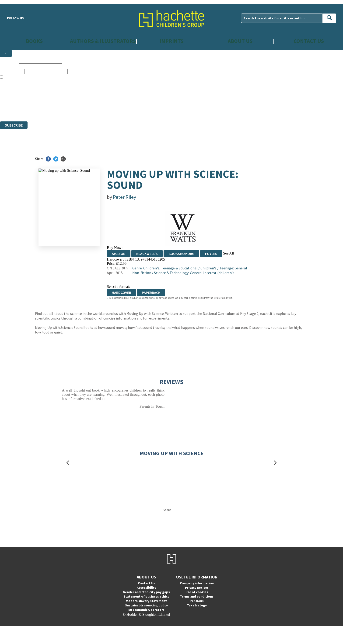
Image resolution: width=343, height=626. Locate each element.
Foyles (211, 253)
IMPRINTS (171, 41)
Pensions (197, 601)
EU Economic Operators (146, 610)
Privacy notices (197, 587)
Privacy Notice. (91, 111)
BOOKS (34, 41)
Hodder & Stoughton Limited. (54, 102)
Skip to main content (15, 2)
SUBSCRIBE (14, 125)
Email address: (12, 71)
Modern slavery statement (146, 601)
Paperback (151, 292)
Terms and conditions (197, 596)
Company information (197, 583)
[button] (67, 463)
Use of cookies (197, 592)
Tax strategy (197, 605)
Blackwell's (147, 253)
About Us (240, 41)
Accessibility (146, 587)
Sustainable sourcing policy (146, 605)
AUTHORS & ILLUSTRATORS (103, 41)
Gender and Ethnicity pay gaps (146, 592)
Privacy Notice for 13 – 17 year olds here (147, 86)
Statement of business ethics (146, 596)
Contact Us (309, 41)
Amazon (119, 253)
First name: (9, 66)
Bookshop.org (181, 253)
